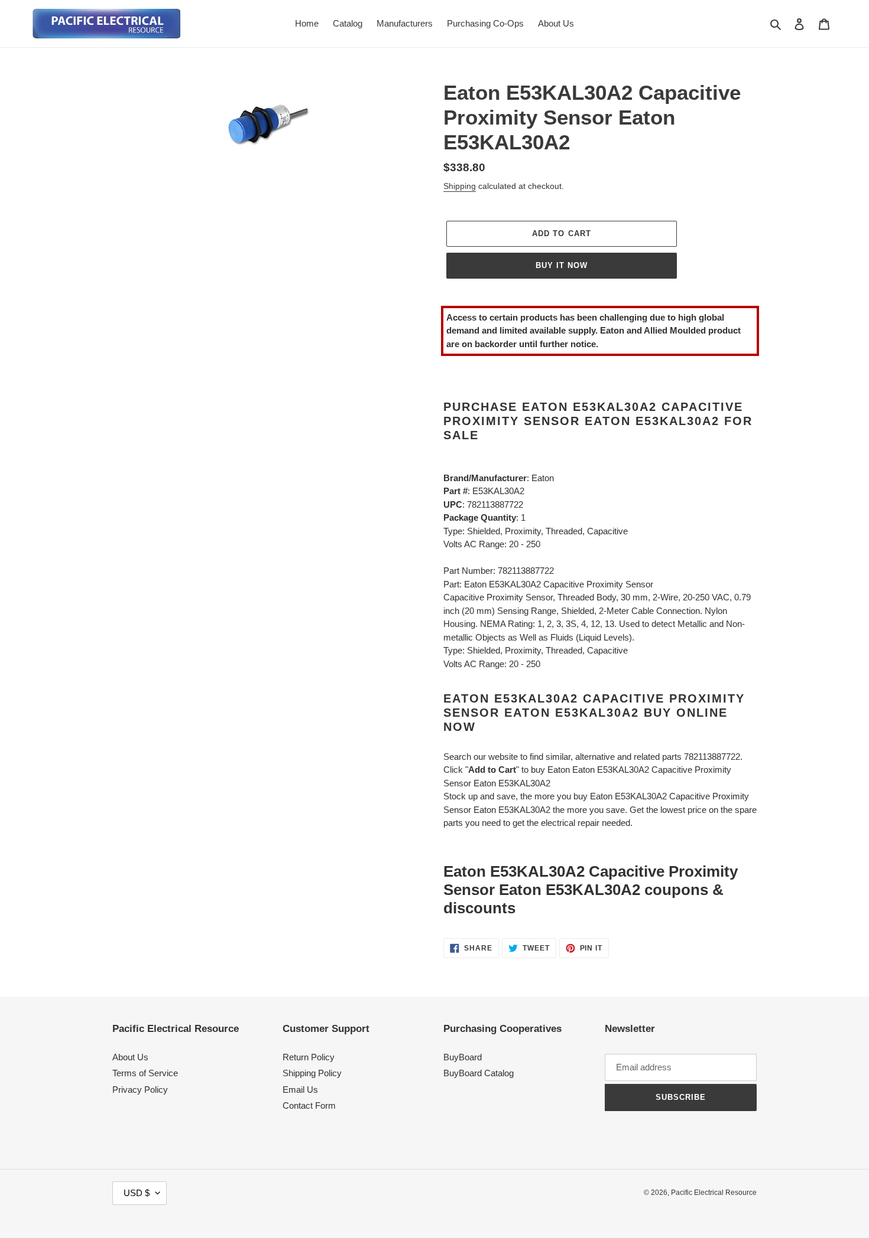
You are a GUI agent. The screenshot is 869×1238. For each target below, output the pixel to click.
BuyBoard (462, 1057)
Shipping (459, 186)
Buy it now (562, 265)
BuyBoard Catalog (478, 1073)
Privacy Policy (140, 1090)
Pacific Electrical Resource (714, 1192)
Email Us (300, 1090)
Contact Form (309, 1105)
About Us (130, 1057)
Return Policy (309, 1057)
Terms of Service (145, 1073)
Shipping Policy (312, 1073)
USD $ (137, 1193)
